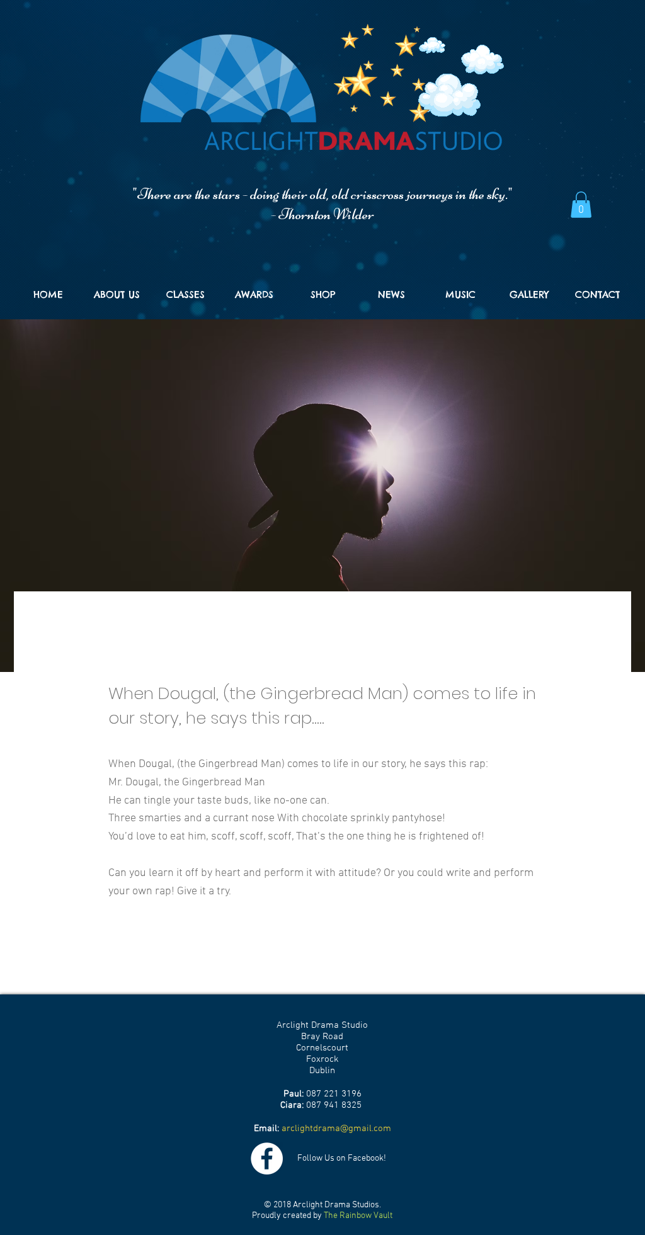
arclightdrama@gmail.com (336, 1128)
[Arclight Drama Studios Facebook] (267, 1158)
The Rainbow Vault (358, 1215)
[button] (581, 204)
